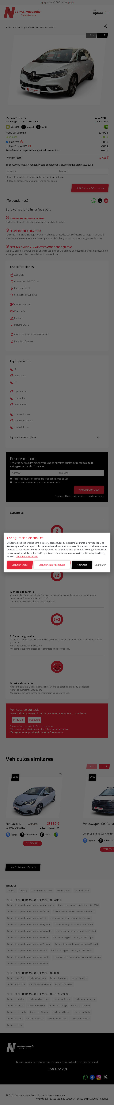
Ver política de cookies (27, 556)
